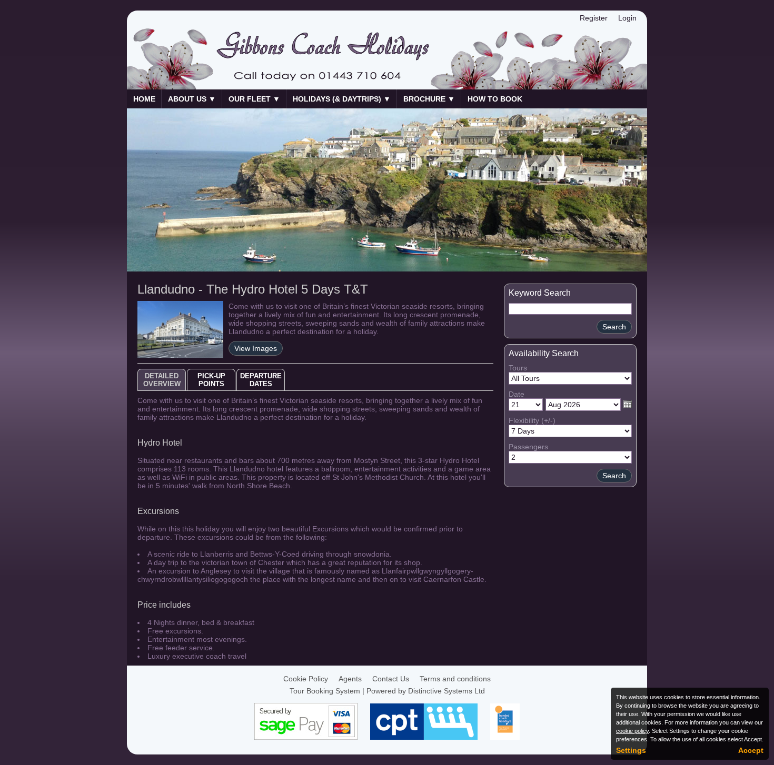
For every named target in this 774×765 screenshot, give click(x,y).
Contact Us (390, 679)
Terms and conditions (455, 679)
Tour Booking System (325, 691)
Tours (518, 368)
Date (516, 394)
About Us (192, 99)
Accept (750, 750)
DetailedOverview (162, 380)
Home (144, 99)
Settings (631, 750)
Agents (350, 679)
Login (627, 18)
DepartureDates (261, 380)
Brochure (429, 99)
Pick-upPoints (211, 380)
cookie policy (632, 731)
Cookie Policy (305, 679)
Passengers (528, 446)
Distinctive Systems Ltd (446, 691)
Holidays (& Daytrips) (342, 99)
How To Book (495, 99)
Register (594, 18)
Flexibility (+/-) (532, 420)
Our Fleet (254, 99)
